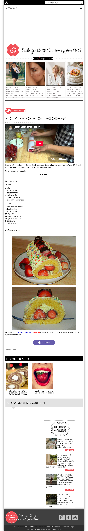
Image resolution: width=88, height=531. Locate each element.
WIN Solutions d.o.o (54, 529)
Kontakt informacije (54, 527)
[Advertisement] (44, 27)
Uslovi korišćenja (68, 527)
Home (6, 2)
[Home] (22, 517)
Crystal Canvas (36, 529)
